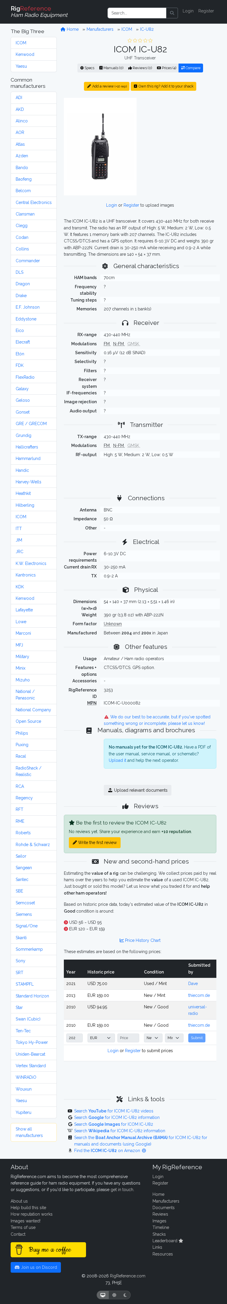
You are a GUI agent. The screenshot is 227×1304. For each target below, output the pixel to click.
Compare (192, 68)
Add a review (109, 86)
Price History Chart (142, 940)
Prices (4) (168, 68)
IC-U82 (147, 29)
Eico (20, 330)
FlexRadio (25, 377)
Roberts (23, 832)
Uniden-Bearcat (30, 1054)
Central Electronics (34, 202)
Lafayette (24, 610)
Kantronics (26, 575)
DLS (19, 272)
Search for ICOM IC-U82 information (117, 1117)
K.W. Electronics (31, 563)
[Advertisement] (180, 134)
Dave (193, 983)
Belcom (23, 190)
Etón (20, 353)
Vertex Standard (31, 1065)
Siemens (24, 914)
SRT (19, 972)
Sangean (24, 867)
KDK (20, 586)
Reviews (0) (142, 68)
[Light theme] (114, 1295)
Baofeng (24, 179)
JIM (19, 540)
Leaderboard (166, 1240)
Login (188, 11)
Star (19, 1007)
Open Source (28, 721)
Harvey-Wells (28, 482)
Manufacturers (100, 29)
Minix (20, 668)
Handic (22, 470)
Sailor (21, 856)
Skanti (21, 937)
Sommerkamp (29, 949)
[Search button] (172, 13)
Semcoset (25, 902)
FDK (20, 365)
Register (206, 11)
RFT (19, 809)
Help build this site (28, 1207)
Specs (89, 68)
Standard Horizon (32, 996)
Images (159, 1221)
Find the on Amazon (107, 1150)
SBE (19, 891)
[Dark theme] (125, 1295)
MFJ (19, 645)
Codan (22, 237)
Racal (21, 756)
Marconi (23, 633)
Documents (164, 1207)
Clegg (21, 225)
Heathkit (23, 493)
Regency (24, 798)
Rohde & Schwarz (33, 844)
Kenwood (25, 54)
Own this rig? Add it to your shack (166, 86)
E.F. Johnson (28, 307)
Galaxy (22, 388)
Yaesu (21, 66)
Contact (18, 1234)
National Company (33, 709)
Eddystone (26, 319)
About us (19, 1201)
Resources (163, 1254)
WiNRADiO (26, 1077)
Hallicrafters (27, 447)
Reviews (160, 1214)
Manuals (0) (113, 68)
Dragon (23, 283)
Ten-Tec (23, 1030)
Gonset (23, 412)
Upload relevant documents (140, 790)
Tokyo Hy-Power (32, 1042)
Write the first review (97, 842)
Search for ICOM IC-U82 (113, 1124)
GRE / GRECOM (31, 423)
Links (157, 1247)
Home (72, 29)
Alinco (22, 121)
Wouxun (24, 1089)
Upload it (117, 760)
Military (22, 656)
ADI (19, 97)
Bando (22, 167)
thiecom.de (199, 995)
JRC (19, 551)
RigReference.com (127, 1276)
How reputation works (32, 1214)
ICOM (21, 43)
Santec (22, 879)
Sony (20, 960)
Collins (22, 249)
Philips (22, 733)
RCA (20, 786)
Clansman (25, 214)
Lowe (21, 621)
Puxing (22, 744)
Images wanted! (25, 1221)
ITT (19, 528)
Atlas (20, 144)
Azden (22, 155)
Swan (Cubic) (28, 1019)
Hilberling (25, 505)
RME (20, 821)
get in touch (122, 1189)
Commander (28, 260)
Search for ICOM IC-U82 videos (113, 1111)
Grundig (23, 435)
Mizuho (23, 680)
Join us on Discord (38, 1267)
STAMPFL (25, 984)
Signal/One (27, 926)
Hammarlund (28, 458)
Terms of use (23, 1227)
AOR (20, 132)
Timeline (161, 1227)
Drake (21, 295)
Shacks (159, 1234)
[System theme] (103, 1295)
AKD (20, 109)
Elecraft (23, 342)
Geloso (23, 400)
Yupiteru (23, 1112)
